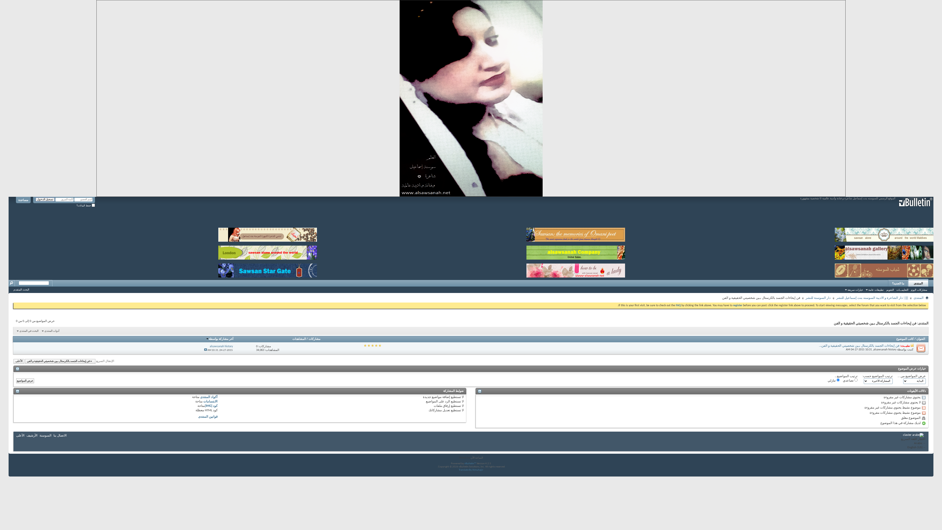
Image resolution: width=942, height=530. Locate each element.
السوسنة (45, 435)
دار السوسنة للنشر (818, 298)
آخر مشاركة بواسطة (221, 339)
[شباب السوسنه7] (884, 269)
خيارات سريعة (855, 289)
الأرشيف (32, 435)
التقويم (890, 289)
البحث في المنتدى (29, 331)
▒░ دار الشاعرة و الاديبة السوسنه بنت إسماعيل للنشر (872, 298)
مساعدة (23, 200)
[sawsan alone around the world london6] (267, 251)
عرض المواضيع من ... (912, 376)
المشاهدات (299, 339)
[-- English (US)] (913, 448)
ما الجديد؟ (898, 283)
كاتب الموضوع (905, 339)
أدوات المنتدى (51, 331)
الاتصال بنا (60, 435)
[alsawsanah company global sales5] (575, 251)
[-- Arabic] (913, 443)
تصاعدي (848, 380)
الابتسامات (210, 401)
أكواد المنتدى (209, 397)
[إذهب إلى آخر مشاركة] (205, 350)
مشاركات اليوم (919, 289)
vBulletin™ (470, 463)
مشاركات (314, 339)
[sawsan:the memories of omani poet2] (575, 233)
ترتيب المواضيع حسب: (878, 376)
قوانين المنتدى (208, 416)
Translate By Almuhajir (471, 470)
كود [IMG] (211, 406)
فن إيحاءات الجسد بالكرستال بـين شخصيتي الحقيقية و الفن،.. (859, 345)
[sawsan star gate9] (267, 269)
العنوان (920, 339)
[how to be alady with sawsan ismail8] (575, 269)
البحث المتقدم (21, 289)
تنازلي (832, 380)
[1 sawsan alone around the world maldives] (884, 233)
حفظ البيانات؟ (84, 205)
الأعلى (19, 361)
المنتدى (918, 283)
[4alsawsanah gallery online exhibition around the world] (884, 251)
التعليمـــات (902, 289)
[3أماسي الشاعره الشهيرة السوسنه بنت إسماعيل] (267, 233)
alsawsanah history (884, 349)
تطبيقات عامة (876, 289)
